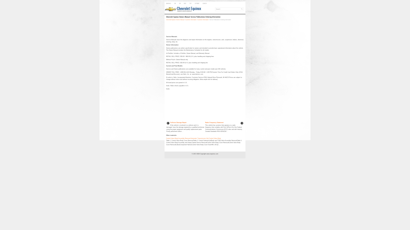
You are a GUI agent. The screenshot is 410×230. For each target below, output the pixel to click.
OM (175, 3)
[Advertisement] (205, 28)
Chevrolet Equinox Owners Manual (175, 19)
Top (190, 3)
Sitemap (197, 3)
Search (205, 3)
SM (180, 3)
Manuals (168, 3)
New (185, 3)
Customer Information (190, 19)
